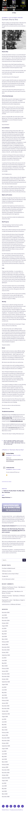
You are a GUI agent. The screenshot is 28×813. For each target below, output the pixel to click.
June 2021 (4, 721)
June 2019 (4, 786)
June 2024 (4, 631)
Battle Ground (8, 440)
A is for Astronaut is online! (8, 579)
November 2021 (5, 708)
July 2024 (4, 628)
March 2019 (4, 794)
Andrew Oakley (10, 453)
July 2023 (4, 657)
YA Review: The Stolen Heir (8, 588)
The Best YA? (5, 576)
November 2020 (6, 740)
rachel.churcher (18, 17)
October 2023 (5, 652)
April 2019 (4, 791)
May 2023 (4, 663)
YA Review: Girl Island (15, 604)
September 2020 (6, 746)
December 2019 (5, 770)
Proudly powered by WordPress (16, 809)
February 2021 (5, 732)
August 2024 (5, 625)
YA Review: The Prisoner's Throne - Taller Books (13, 587)
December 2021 (5, 705)
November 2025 (6, 612)
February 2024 (5, 641)
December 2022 (5, 673)
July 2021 (4, 719)
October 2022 (5, 679)
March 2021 (4, 729)
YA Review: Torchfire (6, 571)
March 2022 (4, 697)
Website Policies (5, 809)
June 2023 (4, 660)
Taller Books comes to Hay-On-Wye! (10, 573)
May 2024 (4, 633)
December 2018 (5, 796)
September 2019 (6, 777)
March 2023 (5, 665)
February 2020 (5, 764)
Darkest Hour (16, 440)
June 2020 (4, 753)
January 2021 (5, 735)
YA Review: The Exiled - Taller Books (10, 595)
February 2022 (5, 700)
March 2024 (5, 639)
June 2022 (4, 689)
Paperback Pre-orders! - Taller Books (10, 600)
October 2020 (5, 743)
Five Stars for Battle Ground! (8, 568)
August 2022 (5, 684)
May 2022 (4, 692)
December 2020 (6, 737)
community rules (16, 530)
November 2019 (5, 772)
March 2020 (5, 761)
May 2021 (4, 724)
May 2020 (4, 756)
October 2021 (5, 711)
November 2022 (5, 676)
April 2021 (4, 727)
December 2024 (6, 620)
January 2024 (5, 644)
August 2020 (5, 748)
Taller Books (9, 8)
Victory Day (9, 444)
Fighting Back (10, 441)
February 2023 (5, 668)
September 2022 (6, 681)
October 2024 (5, 623)
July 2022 (4, 687)
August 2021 (5, 716)
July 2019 (4, 783)
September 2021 (6, 713)
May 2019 (4, 788)
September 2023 (6, 655)
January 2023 (5, 671)
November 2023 (6, 649)
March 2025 (5, 617)
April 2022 (4, 695)
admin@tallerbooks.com (14, 427)
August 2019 (5, 780)
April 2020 (4, 759)
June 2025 (4, 615)
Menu (14, 12)
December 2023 (6, 647)
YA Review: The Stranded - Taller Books (11, 591)
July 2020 (4, 751)
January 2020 (5, 767)
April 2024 (4, 636)
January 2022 (5, 703)
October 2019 (5, 775)
